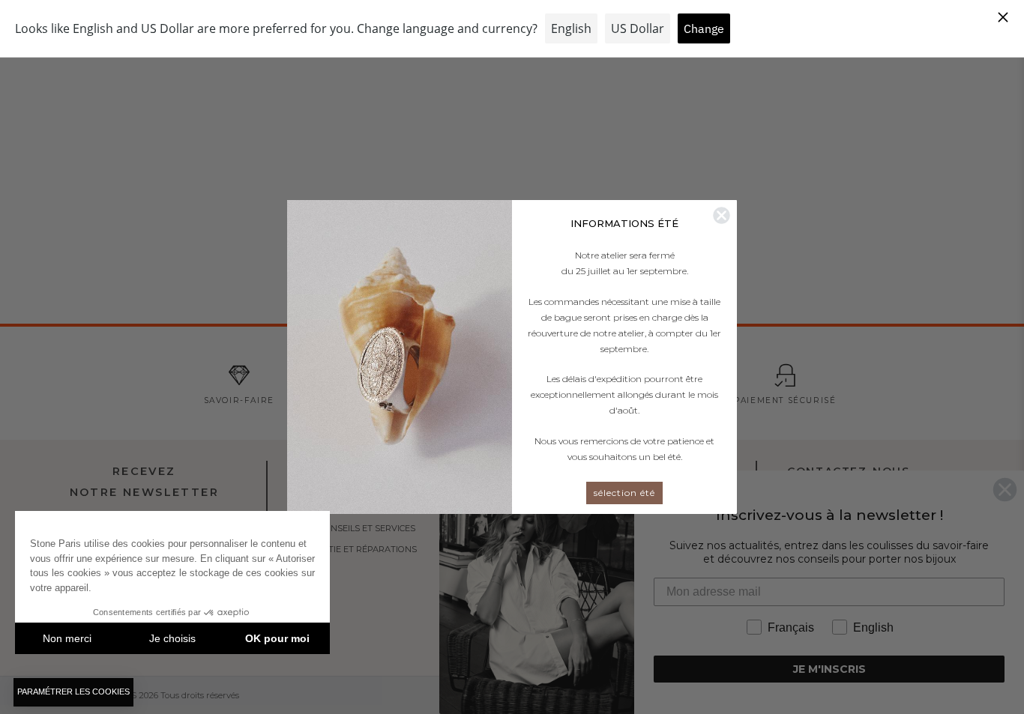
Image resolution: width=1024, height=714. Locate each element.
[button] (73, 692)
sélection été (624, 492)
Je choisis (172, 638)
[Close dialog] (721, 215)
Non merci (67, 638)
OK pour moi (277, 638)
